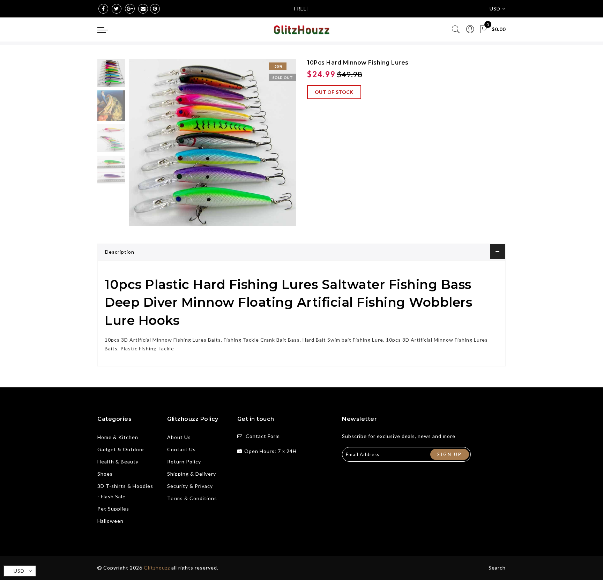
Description (119, 252)
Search (497, 568)
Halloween (110, 521)
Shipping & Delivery (191, 474)
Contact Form (263, 436)
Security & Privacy (190, 486)
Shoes (105, 474)
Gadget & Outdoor (120, 449)
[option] (212, 142)
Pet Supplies (113, 509)
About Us (179, 437)
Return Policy (184, 461)
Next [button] (274, 146)
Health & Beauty (118, 461)
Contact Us (181, 449)
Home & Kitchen (117, 437)
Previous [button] (141, 147)
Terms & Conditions (192, 498)
